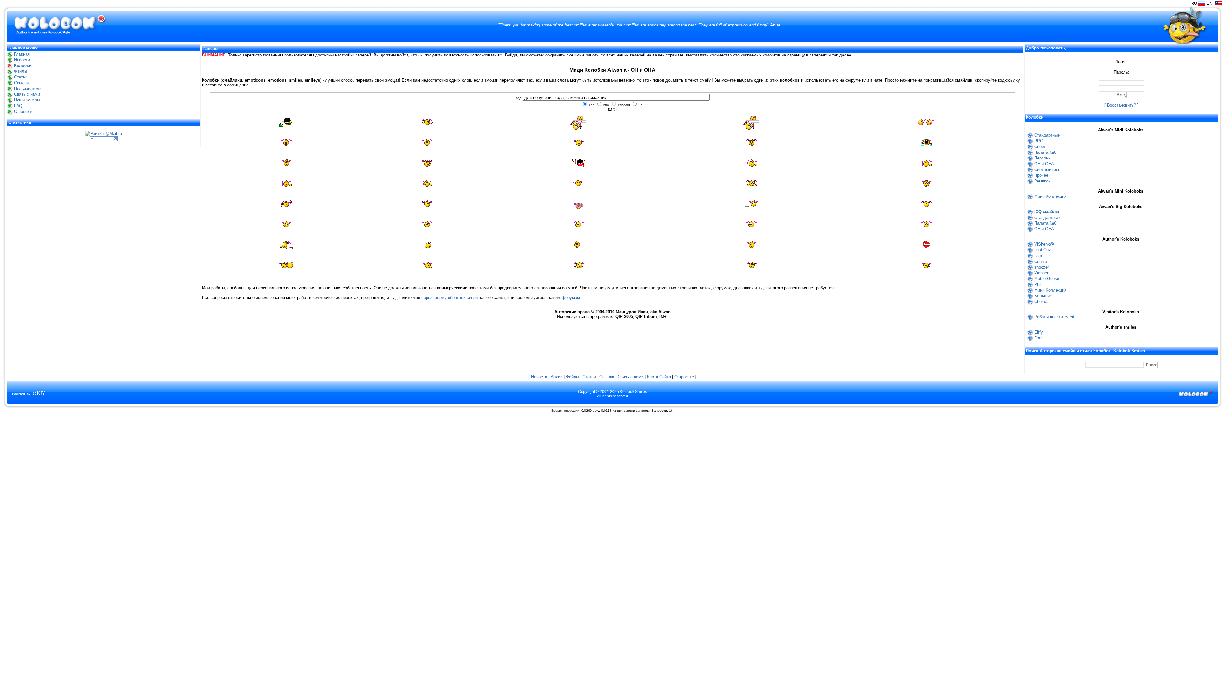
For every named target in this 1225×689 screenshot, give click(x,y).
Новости (22, 59)
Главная (22, 54)
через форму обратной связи (449, 297)
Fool (1038, 338)
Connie (1040, 261)
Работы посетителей (1054, 317)
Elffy (1038, 332)
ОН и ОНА (1044, 163)
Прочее (1041, 175)
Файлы (20, 71)
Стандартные (1047, 135)
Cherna (1040, 301)
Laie (1038, 255)
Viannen (1041, 272)
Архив (556, 376)
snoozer (1041, 267)
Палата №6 (1045, 152)
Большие (1043, 295)
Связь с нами (27, 94)
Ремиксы (1042, 181)
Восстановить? (1121, 105)
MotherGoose (1046, 278)
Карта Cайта (659, 376)
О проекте (23, 111)
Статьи (20, 77)
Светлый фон (1047, 169)
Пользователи (27, 88)
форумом (571, 297)
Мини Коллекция (1050, 196)
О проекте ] (685, 376)
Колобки (23, 65)
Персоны (1042, 158)
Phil (1037, 284)
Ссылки (21, 82)
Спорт (1040, 146)
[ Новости (538, 376)
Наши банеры (27, 100)
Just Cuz (1042, 250)
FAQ (18, 105)
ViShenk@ (1044, 244)
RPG (1038, 140)
